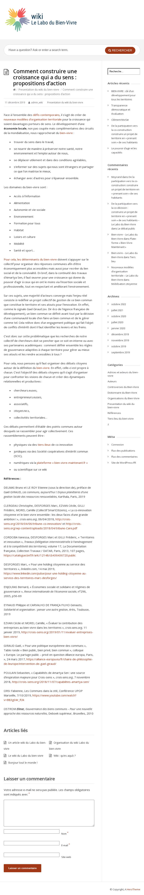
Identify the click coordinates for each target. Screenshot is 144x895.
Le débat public (126, 228)
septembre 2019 (120, 352)
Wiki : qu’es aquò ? (65, 755)
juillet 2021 (117, 310)
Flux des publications (123, 450)
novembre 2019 (120, 340)
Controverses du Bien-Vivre (123, 387)
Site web (66, 857)
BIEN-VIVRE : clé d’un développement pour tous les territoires (123, 95)
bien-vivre (66, 133)
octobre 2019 (118, 346)
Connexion (117, 444)
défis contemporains (46, 115)
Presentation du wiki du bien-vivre (38, 89)
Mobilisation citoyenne (124, 284)
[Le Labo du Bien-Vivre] (41, 20)
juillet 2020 (117, 322)
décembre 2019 (120, 334)
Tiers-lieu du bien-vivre (121, 418)
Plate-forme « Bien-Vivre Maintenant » (123, 243)
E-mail (65, 845)
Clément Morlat (120, 119)
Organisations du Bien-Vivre (124, 398)
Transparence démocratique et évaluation (120, 109)
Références (114, 413)
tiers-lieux (44, 444)
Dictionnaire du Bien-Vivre (122, 392)
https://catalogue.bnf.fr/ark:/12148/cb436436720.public (40, 555)
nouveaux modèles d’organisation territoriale (33, 119)
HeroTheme (133, 889)
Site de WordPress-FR (123, 462)
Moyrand (116, 177)
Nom (64, 833)
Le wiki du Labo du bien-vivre (25, 755)
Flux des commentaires (124, 456)
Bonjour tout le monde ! (23, 762)
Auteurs (112, 381)
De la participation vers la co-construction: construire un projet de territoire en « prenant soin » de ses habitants (124, 134)
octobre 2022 (118, 304)
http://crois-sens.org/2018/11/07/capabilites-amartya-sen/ (50, 682)
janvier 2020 (118, 328)
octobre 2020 (118, 316)
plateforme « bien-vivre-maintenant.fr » (62, 463)
